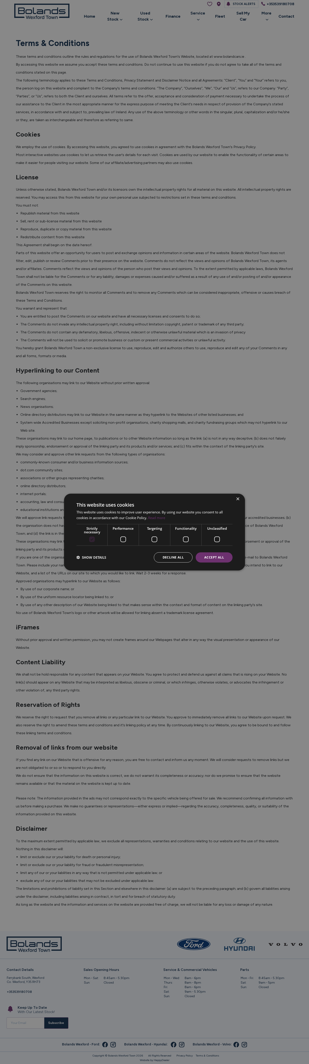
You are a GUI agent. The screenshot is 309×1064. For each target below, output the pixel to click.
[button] (91, 557)
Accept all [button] (214, 557)
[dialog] (154, 532)
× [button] (237, 499)
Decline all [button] (173, 557)
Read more (156, 517)
